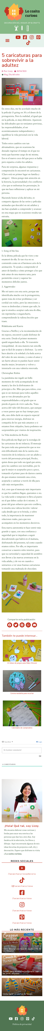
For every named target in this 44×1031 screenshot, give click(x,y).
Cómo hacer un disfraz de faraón (17, 994)
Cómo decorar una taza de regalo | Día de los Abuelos (22, 949)
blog (6, 74)
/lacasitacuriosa (22, 898)
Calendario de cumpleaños (22, 728)
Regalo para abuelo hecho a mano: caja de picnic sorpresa (20, 972)
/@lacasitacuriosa (22, 886)
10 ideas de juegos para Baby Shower (22, 663)
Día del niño (14, 74)
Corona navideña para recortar (22, 693)
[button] (7, 40)
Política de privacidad (22, 1024)
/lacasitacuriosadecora (22, 874)
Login (40, 742)
